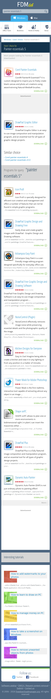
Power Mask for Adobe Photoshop (31, 380)
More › (44, 503)
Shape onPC (20, 411)
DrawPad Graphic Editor (26, 122)
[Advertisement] (25, 103)
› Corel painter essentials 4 (16, 157)
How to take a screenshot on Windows (26, 633)
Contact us (29, 688)
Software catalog (8, 685)
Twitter (19, 677)
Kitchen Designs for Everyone (28, 348)
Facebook (34, 677)
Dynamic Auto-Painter (25, 477)
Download (39, 91)
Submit (20, 688)
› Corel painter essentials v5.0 (17, 160)
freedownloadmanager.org (28, 691)
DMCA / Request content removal (33, 685)
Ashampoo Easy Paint (25, 253)
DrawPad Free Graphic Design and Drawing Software (31, 283)
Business (20, 31)
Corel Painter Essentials (26, 69)
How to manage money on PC (27, 613)
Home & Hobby (33, 31)
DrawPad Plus (21, 443)
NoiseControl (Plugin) (25, 317)
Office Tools (7, 31)
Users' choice (18, 39)
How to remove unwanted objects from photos (25, 651)
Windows (7, 39)
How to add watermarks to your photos (28, 575)
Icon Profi (19, 189)
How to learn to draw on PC (26, 594)
